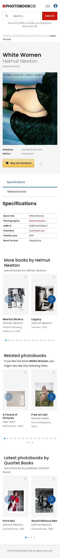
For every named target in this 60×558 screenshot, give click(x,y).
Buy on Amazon (20, 163)
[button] (41, 163)
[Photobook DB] (19, 6)
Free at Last (39, 415)
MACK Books (9, 426)
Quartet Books (29, 149)
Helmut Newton (37, 220)
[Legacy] (44, 294)
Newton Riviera (13, 319)
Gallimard (8, 331)
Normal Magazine (40, 422)
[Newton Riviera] (16, 294)
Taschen (36, 327)
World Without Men (44, 521)
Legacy (36, 319)
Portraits (9, 521)
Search (49, 16)
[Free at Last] (44, 389)
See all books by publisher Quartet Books (26, 470)
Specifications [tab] (16, 182)
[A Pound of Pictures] (16, 389)
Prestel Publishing (12, 327)
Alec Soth (9, 422)
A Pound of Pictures (10, 416)
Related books (16, 192)
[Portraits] (16, 496)
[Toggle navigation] (48, 6)
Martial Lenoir (40, 418)
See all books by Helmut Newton (25, 270)
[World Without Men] (44, 496)
